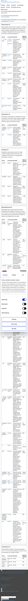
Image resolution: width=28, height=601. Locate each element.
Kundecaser (4, 2)
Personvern (16, 573)
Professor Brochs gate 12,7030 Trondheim (7, 578)
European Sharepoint (9, 43)
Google (9, 83)
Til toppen (21, 573)
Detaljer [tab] (14, 275)
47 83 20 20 (10, 573)
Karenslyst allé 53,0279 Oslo (5, 585)
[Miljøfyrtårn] (1, 588)
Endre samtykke (5, 17)
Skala (8, 2)
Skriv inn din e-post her (7, 595)
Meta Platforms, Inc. (9, 474)
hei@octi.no (4, 573)
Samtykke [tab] (5, 275)
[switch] (24, 304)
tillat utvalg (14, 324)
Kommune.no (9, 55)
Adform (9, 423)
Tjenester (12, 2)
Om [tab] (23, 275)
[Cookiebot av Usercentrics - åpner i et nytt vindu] (20, 271)
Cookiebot (11, 21)
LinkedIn (9, 39)
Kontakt (17, 2)
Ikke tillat (14, 328)
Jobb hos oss (18, 571)
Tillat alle (14, 319)
